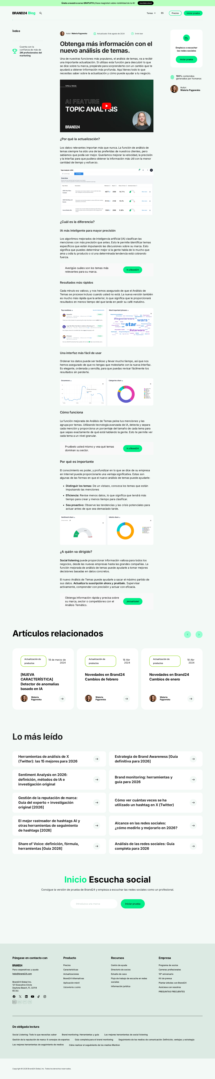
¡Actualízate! (133, 601)
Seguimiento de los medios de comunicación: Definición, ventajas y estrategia (156, 1039)
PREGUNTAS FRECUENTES (172, 991)
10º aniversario (166, 974)
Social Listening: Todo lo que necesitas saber (34, 1034)
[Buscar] (40, 13)
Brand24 (19, 13)
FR (30, 1002)
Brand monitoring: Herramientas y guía (80, 1034)
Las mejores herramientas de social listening (126, 1034)
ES (162, 13)
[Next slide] (199, 634)
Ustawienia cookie (72, 987)
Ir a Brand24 (133, 270)
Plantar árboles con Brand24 (172, 982)
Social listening (69, 560)
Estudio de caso (119, 974)
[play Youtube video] (106, 106)
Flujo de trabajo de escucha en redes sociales (129, 980)
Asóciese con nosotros (170, 987)
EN (19, 1002)
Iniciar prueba (193, 13)
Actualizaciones (71, 974)
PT (24, 1002)
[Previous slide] (187, 634)
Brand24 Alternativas (73, 978)
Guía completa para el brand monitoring (94, 1039)
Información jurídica (120, 986)
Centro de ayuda (119, 965)
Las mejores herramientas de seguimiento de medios (38, 1044)
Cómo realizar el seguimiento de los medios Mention (94, 1045)
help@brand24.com (22, 973)
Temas (150, 13)
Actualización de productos (32, 661)
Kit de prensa (165, 978)
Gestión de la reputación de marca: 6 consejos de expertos (41, 1039)
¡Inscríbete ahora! (146, 3)
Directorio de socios (121, 969)
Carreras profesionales (170, 969)
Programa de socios (168, 965)
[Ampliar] (149, 172)
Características (70, 969)
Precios (175, 13)
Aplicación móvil (71, 982)
